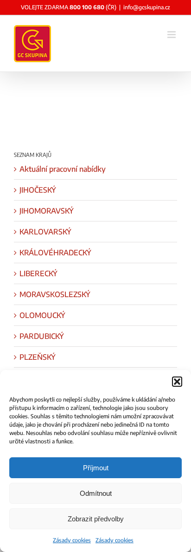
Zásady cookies (72, 540)
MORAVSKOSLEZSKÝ (54, 294)
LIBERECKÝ (38, 273)
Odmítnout (96, 493)
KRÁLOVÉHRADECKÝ (55, 252)
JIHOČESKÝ (37, 190)
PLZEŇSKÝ (37, 357)
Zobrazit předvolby (96, 519)
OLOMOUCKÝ (42, 315)
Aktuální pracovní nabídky (62, 169)
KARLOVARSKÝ (45, 231)
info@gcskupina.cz (146, 7)
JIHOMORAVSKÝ (46, 210)
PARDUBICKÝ (41, 336)
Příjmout (95, 468)
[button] (177, 381)
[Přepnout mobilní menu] (172, 34)
